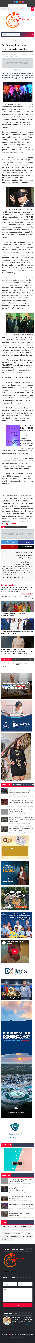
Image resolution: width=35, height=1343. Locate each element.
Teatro (21, 1236)
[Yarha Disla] (17, 1339)
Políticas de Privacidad (9, 1271)
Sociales (22, 39)
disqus (17, 659)
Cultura (16, 1227)
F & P (8, 39)
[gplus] (20, 2)
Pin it (12, 547)
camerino (5, 1239)
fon (12, 1239)
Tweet (12, 542)
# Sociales (24, 527)
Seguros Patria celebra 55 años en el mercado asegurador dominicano (17, 632)
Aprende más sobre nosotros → (21, 1325)
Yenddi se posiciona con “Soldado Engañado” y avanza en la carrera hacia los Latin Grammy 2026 (21, 1188)
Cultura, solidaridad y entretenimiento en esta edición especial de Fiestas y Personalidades (21, 1213)
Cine (8, 1227)
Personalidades (17, 1233)
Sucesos (13, 1236)
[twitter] (17, 2)
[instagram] (23, 2)
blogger (6, 659)
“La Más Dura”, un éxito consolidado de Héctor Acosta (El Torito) (21, 811)
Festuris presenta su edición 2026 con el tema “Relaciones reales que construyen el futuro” (21, 802)
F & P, (4, 56)
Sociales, (15, 56)
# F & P (8, 527)
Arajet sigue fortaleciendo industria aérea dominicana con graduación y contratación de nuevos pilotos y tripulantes (20, 791)
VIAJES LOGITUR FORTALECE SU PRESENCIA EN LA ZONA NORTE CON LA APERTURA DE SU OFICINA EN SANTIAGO (21, 828)
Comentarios (28, 785)
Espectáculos (26, 1227)
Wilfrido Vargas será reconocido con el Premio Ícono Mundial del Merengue (21, 1205)
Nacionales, (9, 56)
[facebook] (14, 2)
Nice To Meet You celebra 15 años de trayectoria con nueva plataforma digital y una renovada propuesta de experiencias (17, 651)
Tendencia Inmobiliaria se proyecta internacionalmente (13, 615)
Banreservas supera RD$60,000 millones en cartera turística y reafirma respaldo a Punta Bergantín (21, 819)
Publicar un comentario (10, 667)
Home (3, 39)
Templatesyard (18, 1334)
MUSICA (24, 1230)
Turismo (29, 1236)
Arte (3, 1227)
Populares (17, 785)
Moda (31, 1230)
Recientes (6, 785)
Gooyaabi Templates (17, 1337)
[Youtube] (12, 1)
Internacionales (13, 1230)
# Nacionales (15, 527)
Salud (28, 1233)
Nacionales (15, 39)
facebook (28, 659)
